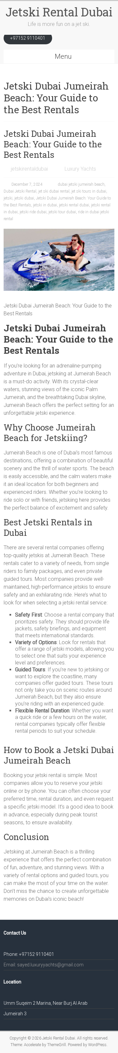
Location (12, 981)
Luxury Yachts (80, 169)
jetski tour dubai (62, 212)
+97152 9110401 (27, 38)
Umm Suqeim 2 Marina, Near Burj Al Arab (46, 1003)
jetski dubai (24, 198)
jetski (8, 198)
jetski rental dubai (74, 205)
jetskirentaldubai (29, 169)
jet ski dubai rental (53, 191)
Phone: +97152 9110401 (29, 954)
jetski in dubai (45, 205)
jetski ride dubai (33, 212)
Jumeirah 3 (15, 1013)
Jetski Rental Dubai (59, 12)
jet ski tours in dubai (88, 191)
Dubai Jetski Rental (20, 191)
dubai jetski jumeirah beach (81, 184)
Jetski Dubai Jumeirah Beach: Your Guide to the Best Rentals (53, 144)
